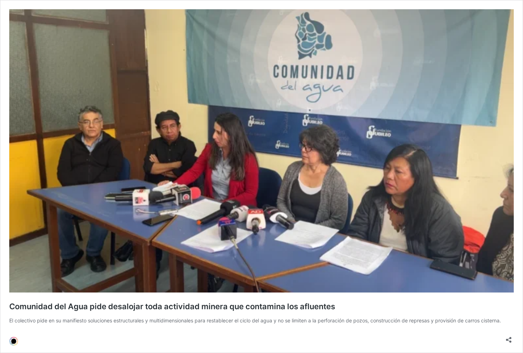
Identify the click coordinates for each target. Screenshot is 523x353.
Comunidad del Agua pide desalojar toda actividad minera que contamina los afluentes (172, 306)
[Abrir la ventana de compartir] (509, 337)
